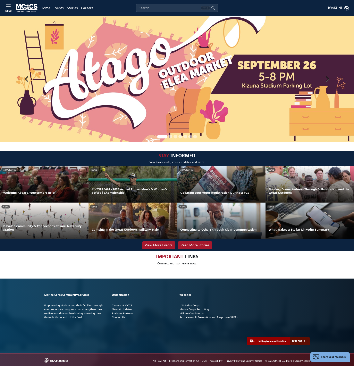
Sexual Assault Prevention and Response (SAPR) (208, 317)
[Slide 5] (185, 136)
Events (58, 8)
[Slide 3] (175, 136)
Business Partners (123, 313)
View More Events (158, 245)
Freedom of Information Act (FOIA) (187, 360)
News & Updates (122, 309)
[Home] (26, 8)
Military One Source (191, 313)
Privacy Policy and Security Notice (244, 360)
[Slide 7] (195, 136)
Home (45, 8)
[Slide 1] (162, 136)
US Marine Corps (189, 305)
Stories (72, 8)
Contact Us (118, 317)
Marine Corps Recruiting (194, 309)
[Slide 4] (180, 136)
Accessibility (216, 360)
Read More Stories (195, 245)
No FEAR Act (159, 360)
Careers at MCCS (122, 305)
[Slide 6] (190, 136)
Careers (87, 8)
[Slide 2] (170, 136)
